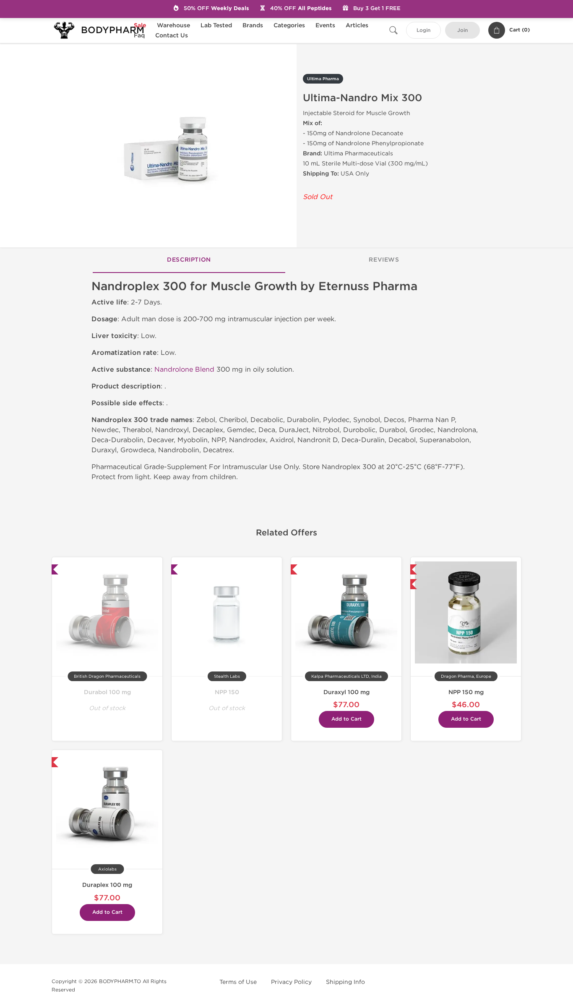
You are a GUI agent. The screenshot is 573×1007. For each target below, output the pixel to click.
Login (423, 30)
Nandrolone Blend (184, 369)
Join (462, 30)
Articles (357, 25)
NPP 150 (227, 692)
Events (325, 25)
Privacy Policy (291, 982)
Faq (139, 35)
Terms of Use (238, 982)
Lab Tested (216, 25)
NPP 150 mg (466, 692)
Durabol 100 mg (107, 692)
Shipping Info (345, 982)
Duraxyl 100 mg (346, 692)
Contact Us (171, 35)
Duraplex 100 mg (107, 885)
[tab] (189, 260)
